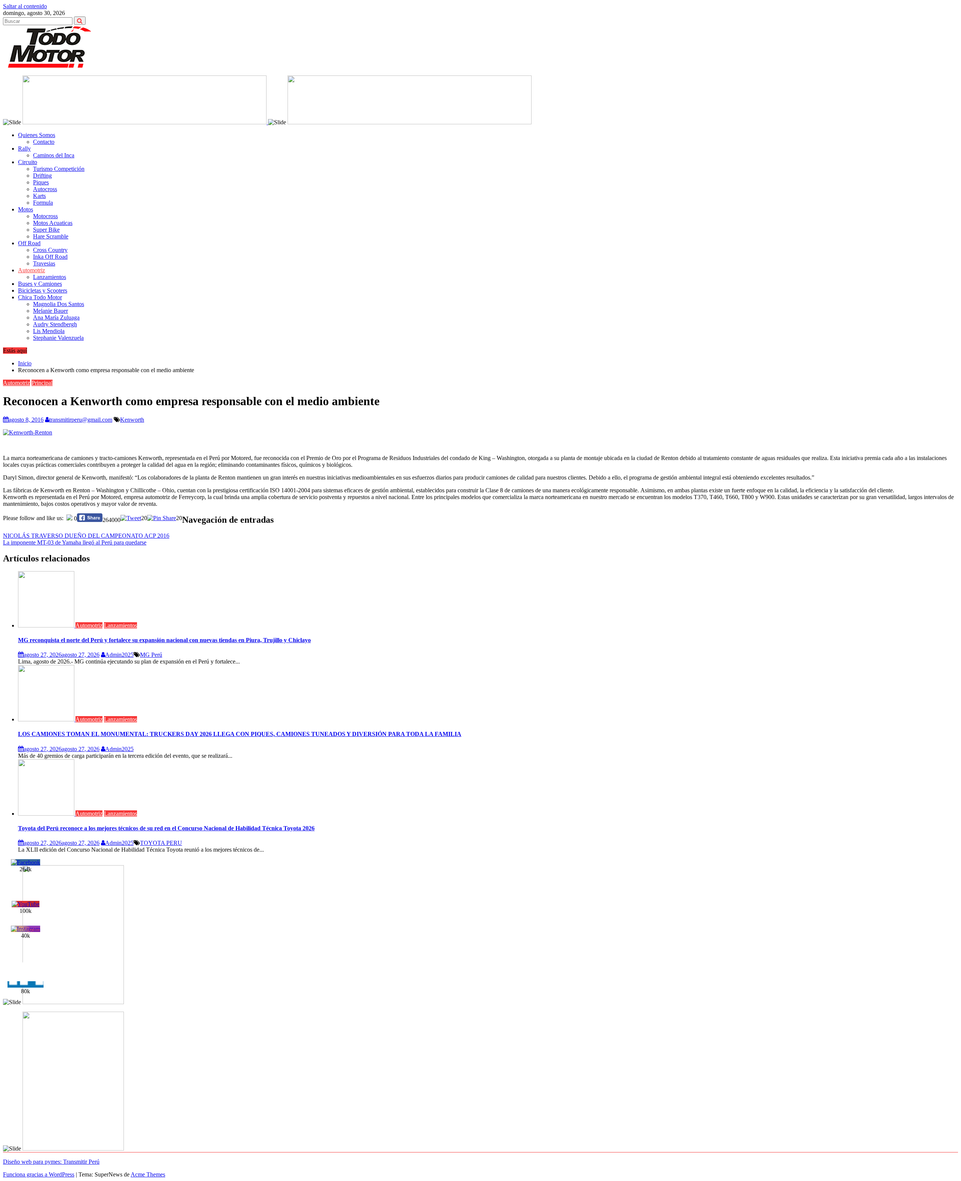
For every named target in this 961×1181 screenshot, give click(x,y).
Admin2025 (119, 655)
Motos (25, 209)
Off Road (29, 243)
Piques (41, 182)
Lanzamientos (49, 277)
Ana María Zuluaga (56, 317)
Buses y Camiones (40, 284)
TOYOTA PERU (161, 843)
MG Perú (151, 655)
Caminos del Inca (53, 155)
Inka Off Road (50, 256)
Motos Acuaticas (52, 223)
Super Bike (46, 229)
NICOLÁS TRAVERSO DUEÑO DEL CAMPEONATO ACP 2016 (86, 535)
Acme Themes (148, 1174)
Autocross (45, 189)
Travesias (44, 263)
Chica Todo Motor (40, 297)
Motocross (45, 216)
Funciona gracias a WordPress (38, 1174)
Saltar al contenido (25, 6)
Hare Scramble (50, 236)
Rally (24, 148)
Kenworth (132, 419)
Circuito (27, 162)
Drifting (42, 175)
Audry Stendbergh (55, 324)
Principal (42, 383)
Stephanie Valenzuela (58, 338)
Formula (43, 202)
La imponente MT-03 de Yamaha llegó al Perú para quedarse (74, 542)
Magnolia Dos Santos (58, 304)
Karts (39, 196)
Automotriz (31, 270)
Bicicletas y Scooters (42, 290)
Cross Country (50, 250)
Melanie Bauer (50, 311)
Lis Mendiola (49, 331)
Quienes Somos (36, 135)
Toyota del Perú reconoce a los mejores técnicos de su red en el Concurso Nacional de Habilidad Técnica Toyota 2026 (166, 828)
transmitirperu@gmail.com (80, 419)
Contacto (43, 142)
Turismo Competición (58, 169)
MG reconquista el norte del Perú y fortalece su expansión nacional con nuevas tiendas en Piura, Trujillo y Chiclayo (164, 640)
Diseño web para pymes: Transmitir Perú (51, 1161)
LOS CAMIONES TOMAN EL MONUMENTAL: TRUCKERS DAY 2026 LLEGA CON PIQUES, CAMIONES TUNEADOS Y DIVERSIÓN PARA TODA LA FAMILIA (239, 734)
